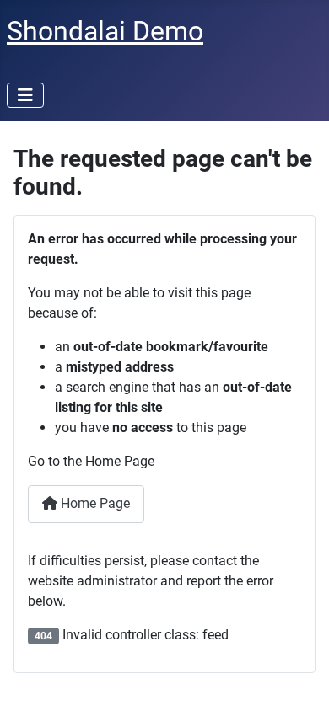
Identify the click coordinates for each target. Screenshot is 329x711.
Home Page (93, 503)
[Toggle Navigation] (25, 95)
